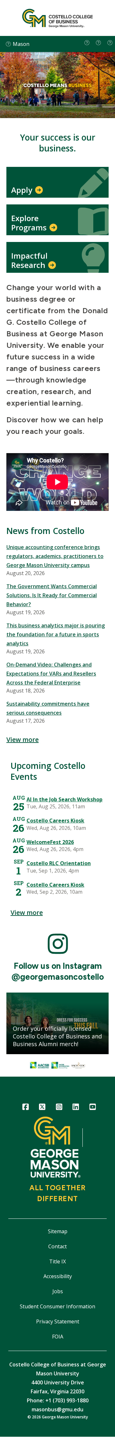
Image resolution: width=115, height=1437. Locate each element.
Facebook (25, 1108)
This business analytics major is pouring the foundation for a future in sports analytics (55, 634)
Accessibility (57, 1276)
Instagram (59, 1108)
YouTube (92, 1108)
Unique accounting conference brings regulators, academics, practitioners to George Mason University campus (54, 556)
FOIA (57, 1336)
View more (22, 739)
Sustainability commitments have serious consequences (47, 708)
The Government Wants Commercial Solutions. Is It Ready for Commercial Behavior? (51, 595)
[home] (87, 42)
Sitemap (57, 1231)
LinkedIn (75, 1108)
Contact (57, 1246)
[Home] (57, 18)
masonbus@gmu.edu (57, 1409)
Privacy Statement (57, 1321)
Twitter (42, 1108)
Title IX (57, 1261)
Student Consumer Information (57, 1306)
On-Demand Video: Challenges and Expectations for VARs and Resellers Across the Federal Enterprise (51, 673)
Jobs (57, 1291)
